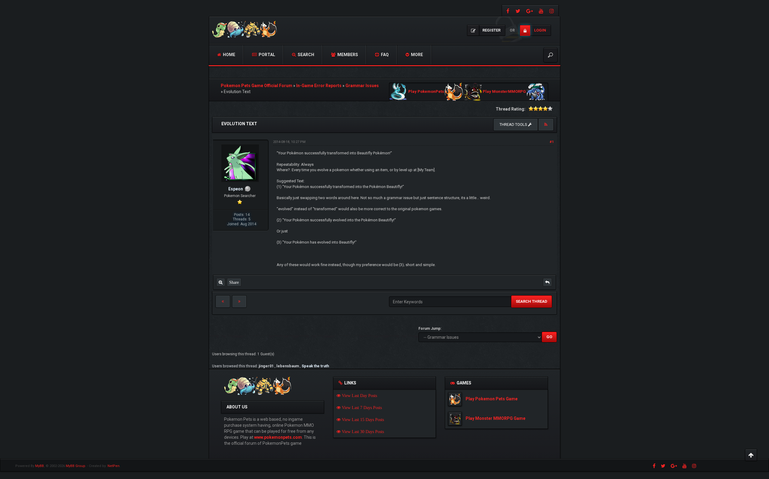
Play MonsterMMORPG (504, 91)
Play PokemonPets (426, 91)
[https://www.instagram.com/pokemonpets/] (552, 10)
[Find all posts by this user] (220, 282)
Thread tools (514, 124)
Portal (266, 54)
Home (228, 54)
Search (305, 54)
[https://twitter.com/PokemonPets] (517, 10)
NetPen (114, 466)
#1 (552, 142)
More (416, 54)
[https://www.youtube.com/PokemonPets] (541, 10)
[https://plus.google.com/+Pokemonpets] (529, 10)
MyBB (39, 466)
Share (234, 282)
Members (347, 54)
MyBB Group (75, 466)
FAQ (384, 54)
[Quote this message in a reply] (547, 282)
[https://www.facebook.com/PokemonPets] (507, 10)
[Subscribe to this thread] (546, 124)
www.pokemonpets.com (278, 437)
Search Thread (531, 301)
